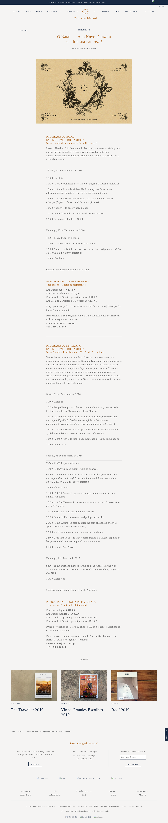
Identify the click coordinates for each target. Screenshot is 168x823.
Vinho (39, 11)
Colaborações (55, 795)
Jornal (23, 30)
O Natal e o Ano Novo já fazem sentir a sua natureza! (48, 731)
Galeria (105, 11)
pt (163, 6)
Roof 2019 (120, 710)
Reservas (149, 11)
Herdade (17, 11)
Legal (123, 806)
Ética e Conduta (135, 806)
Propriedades (131, 11)
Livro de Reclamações (109, 806)
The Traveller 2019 (27, 710)
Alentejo (142, 795)
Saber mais (102, 2)
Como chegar (25, 795)
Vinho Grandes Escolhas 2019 (82, 712)
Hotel (29, 11)
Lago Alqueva (142, 791)
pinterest (91, 764)
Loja (117, 11)
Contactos (25, 791)
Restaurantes (54, 11)
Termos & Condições (66, 806)
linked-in (86, 764)
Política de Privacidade (88, 806)
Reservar (35, 764)
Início (13, 731)
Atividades (72, 11)
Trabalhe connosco (84, 791)
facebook (82, 764)
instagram (76, 764)
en (160, 6)
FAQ (84, 795)
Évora (113, 795)
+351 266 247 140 (69, 811)
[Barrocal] (85, 11)
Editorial (15, 704)
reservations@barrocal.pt (84, 756)
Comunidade (84, 30)
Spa (95, 11)
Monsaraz (113, 791)
